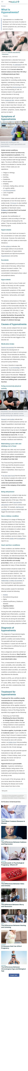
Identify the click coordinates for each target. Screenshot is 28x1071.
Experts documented (7, 347)
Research (4, 419)
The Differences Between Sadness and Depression (13, 843)
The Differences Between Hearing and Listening (13, 926)
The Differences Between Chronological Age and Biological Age (13, 969)
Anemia (5, 595)
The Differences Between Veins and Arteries (12, 885)
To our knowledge (14, 367)
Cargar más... (14, 975)
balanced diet (10, 100)
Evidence (4, 210)
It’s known (13, 203)
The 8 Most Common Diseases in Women (13, 822)
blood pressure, (17, 87)
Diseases (3, 6)
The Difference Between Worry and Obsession (12, 905)
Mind (2, 840)
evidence (8, 246)
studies (12, 419)
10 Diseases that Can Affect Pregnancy (11, 947)
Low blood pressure (9, 190)
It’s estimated (17, 64)
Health (3, 882)
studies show (12, 742)
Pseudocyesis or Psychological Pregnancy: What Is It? (12, 864)
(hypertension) (5, 256)
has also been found (8, 475)
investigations (21, 538)
